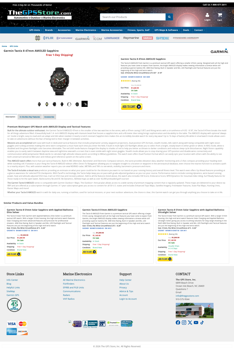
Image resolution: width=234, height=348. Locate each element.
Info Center (12, 279)
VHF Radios (69, 298)
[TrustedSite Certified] (114, 324)
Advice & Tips (126, 291)
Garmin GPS (13, 295)
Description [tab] (10, 117)
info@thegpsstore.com (187, 295)
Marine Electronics (86, 30)
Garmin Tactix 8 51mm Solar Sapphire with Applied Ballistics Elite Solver (40, 211)
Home (4, 46)
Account (123, 295)
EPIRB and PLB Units (73, 287)
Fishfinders (68, 283)
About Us (124, 283)
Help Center (125, 279)
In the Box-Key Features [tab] (30, 117)
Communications (72, 291)
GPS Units (34, 30)
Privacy (123, 287)
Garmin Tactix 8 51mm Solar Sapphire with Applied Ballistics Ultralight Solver (191, 211)
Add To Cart (14, 254)
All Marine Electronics (74, 279)
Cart (219, 20)
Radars (66, 295)
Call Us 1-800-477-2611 (215, 4)
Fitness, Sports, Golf (138, 30)
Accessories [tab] (49, 117)
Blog (9, 283)
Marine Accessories (111, 30)
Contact (198, 30)
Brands (49, 30)
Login (207, 19)
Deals (186, 30)
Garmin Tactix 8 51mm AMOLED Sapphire (104, 209)
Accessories (64, 30)
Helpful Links (13, 287)
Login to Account (128, 298)
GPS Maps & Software (166, 30)
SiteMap (11, 291)
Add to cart (132, 106)
